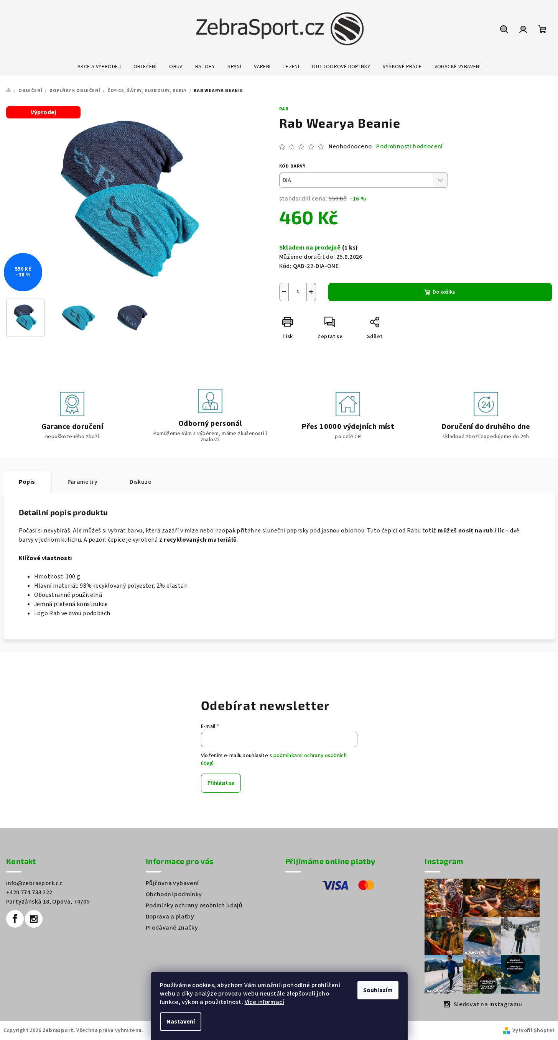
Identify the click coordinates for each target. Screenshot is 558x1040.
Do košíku (444, 292)
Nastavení (180, 1021)
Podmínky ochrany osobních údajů (194, 905)
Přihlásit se (220, 783)
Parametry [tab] (82, 482)
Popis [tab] (27, 482)
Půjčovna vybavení (172, 883)
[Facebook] (15, 919)
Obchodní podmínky (174, 894)
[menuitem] (99, 67)
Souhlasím (378, 990)
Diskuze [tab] (140, 482)
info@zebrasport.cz (34, 883)
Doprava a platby (170, 916)
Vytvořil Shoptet (533, 1030)
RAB (284, 109)
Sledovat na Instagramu (488, 1004)
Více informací (265, 1002)
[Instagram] (34, 919)
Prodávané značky (172, 927)
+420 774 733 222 (29, 892)
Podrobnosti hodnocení (409, 146)
